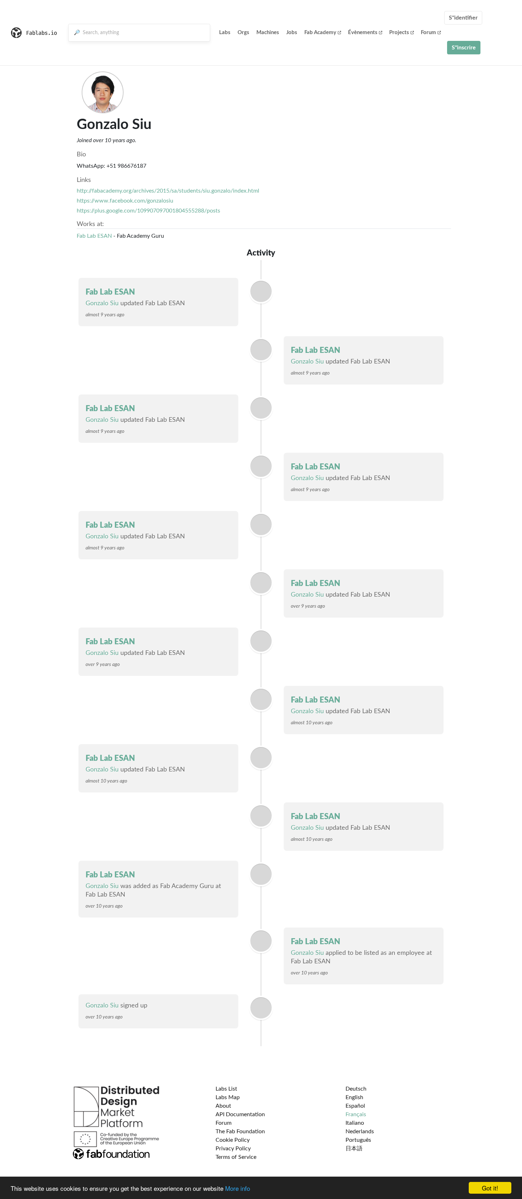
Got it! (490, 1187)
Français (356, 1114)
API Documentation (240, 1114)
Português (358, 1140)
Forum (428, 32)
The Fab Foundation (240, 1131)
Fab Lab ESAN (94, 236)
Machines (267, 32)
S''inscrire (464, 47)
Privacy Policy (233, 1148)
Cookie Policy (233, 1140)
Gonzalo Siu (102, 303)
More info (237, 1188)
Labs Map (228, 1097)
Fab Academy (320, 32)
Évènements (362, 32)
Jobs (291, 32)
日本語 (354, 1148)
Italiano (355, 1123)
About (223, 1106)
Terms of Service (236, 1157)
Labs (224, 32)
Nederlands (360, 1131)
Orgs (243, 32)
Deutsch (356, 1089)
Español (355, 1106)
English (354, 1097)
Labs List (226, 1089)
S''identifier (463, 18)
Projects (399, 32)
